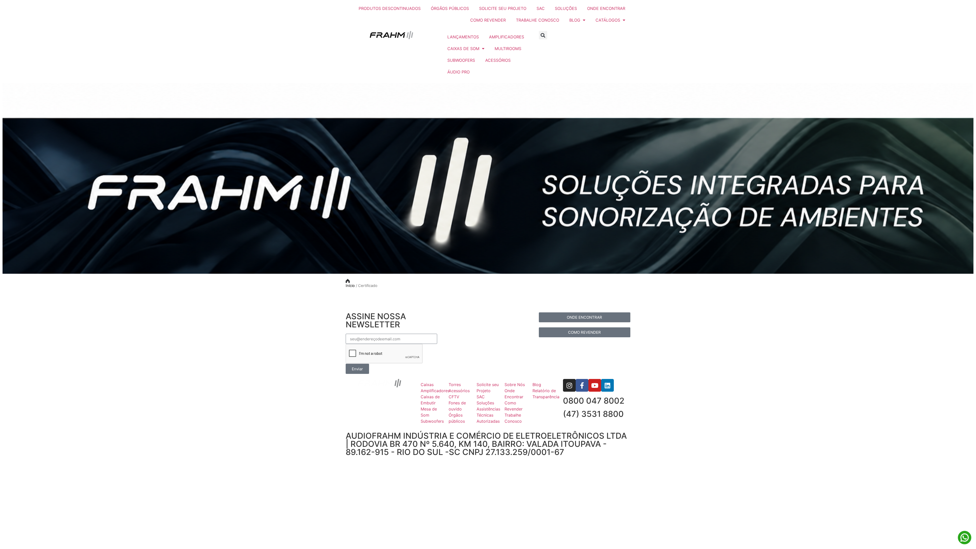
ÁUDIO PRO (458, 71)
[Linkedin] (607, 385)
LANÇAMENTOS (463, 36)
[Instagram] (569, 385)
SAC (541, 8)
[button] (543, 35)
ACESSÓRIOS (498, 60)
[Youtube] (594, 385)
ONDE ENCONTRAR (606, 8)
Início (350, 285)
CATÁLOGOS (608, 20)
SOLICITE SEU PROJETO (502, 8)
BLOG (574, 20)
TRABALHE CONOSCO (537, 20)
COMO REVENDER (488, 20)
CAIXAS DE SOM (463, 48)
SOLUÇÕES (566, 8)
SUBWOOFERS (461, 60)
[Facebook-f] (582, 385)
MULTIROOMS (508, 48)
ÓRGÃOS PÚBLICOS (450, 8)
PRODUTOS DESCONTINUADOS (390, 8)
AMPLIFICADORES (506, 36)
